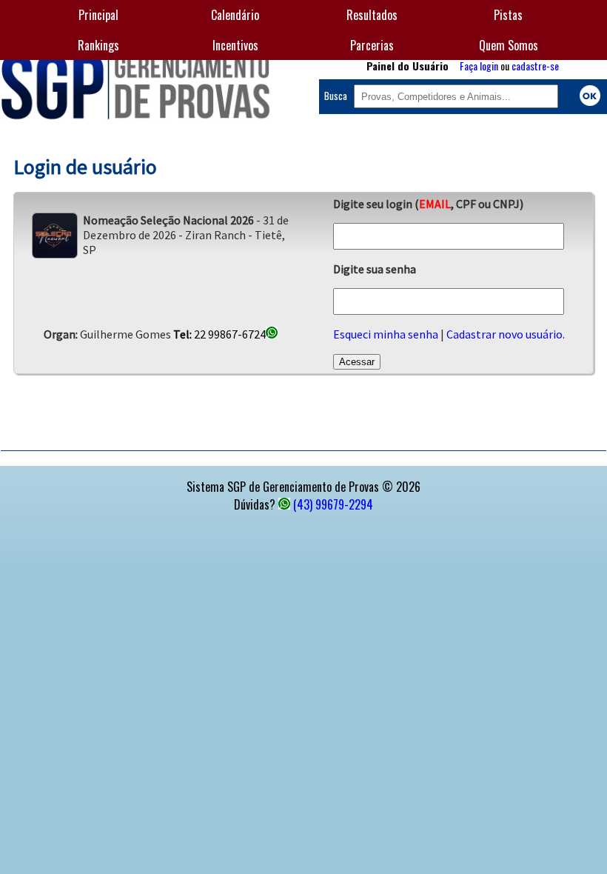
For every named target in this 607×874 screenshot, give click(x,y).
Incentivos (235, 45)
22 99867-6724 (219, 334)
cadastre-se (535, 65)
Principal (98, 15)
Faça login (479, 65)
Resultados (372, 15)
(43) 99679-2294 (333, 504)
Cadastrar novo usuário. (505, 334)
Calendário (235, 15)
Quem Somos (508, 45)
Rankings (98, 45)
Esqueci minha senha (385, 334)
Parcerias (372, 45)
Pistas (508, 15)
